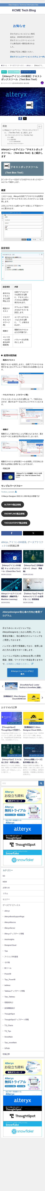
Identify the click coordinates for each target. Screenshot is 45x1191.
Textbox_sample (7, 492)
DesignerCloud (10, 945)
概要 (12, 137)
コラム (5, 893)
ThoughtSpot (9, 1014)
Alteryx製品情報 (12, 504)
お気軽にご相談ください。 (18, 664)
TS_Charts (8, 1025)
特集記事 (6, 1054)
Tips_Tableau (9, 997)
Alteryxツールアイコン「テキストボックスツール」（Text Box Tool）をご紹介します (21, 131)
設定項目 (13, 139)
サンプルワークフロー (17, 143)
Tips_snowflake (10, 1042)
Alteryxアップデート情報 (14, 934)
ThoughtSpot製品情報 (15, 523)
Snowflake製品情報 (14, 513)
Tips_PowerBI (9, 979)
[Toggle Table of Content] (38, 127)
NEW (5, 882)
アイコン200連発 (13, 71)
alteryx (4, 71)
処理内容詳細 (17, 141)
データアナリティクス (28, 71)
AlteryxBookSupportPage (14, 916)
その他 (7, 962)
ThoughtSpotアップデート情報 (16, 1019)
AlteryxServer (9, 928)
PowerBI (7, 974)
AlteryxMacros (10, 922)
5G (4, 876)
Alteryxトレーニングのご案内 (22, 672)
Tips (6, 951)
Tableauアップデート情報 (14, 991)
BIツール (7, 968)
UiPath (7, 1048)
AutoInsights (9, 939)
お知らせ (6, 887)
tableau (7, 985)
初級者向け (8, 1002)
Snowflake (8, 1037)
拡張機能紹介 (9, 1008)
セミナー (6, 899)
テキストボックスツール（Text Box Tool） (21, 135)
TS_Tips (7, 1031)
